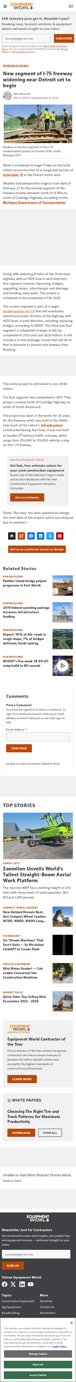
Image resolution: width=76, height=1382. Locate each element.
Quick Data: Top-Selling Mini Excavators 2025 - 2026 (24, 999)
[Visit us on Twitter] (13, 1284)
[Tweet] (50, 536)
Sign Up (13, 1265)
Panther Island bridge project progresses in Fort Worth (24, 583)
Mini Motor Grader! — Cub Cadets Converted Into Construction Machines (23, 973)
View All (50, 1133)
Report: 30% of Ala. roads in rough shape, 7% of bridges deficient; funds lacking (24, 638)
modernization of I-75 (18, 311)
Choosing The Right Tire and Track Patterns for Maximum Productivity (33, 1116)
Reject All (38, 1364)
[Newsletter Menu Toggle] (71, 6)
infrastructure (52, 425)
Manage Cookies (38, 1353)
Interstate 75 (13, 174)
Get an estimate (27, 497)
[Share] (31, 536)
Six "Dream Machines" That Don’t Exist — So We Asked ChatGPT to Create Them (23, 944)
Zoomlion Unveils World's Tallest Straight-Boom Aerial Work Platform (37, 875)
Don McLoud (22, 94)
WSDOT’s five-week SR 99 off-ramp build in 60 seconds (26, 663)
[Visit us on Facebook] (4, 1284)
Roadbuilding (15, 66)
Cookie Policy (59, 1346)
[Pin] (59, 536)
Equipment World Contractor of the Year (36, 1042)
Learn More (22, 1079)
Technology (11, 935)
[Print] (11, 536)
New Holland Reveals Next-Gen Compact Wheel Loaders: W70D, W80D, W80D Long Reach (25, 916)
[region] (38, 1350)
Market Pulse (13, 992)
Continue (19, 748)
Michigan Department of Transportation (34, 202)
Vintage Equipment (16, 964)
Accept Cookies (38, 1375)
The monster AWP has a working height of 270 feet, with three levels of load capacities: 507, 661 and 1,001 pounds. (37, 892)
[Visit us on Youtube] (30, 1284)
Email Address (16, 729)
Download (21, 1133)
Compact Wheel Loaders (20, 907)
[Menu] (5, 6)
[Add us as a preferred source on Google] (21, 536)
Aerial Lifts (11, 863)
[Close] (72, 1323)
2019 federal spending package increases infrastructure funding (26, 612)
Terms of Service (21, 51)
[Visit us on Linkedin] (22, 1284)
